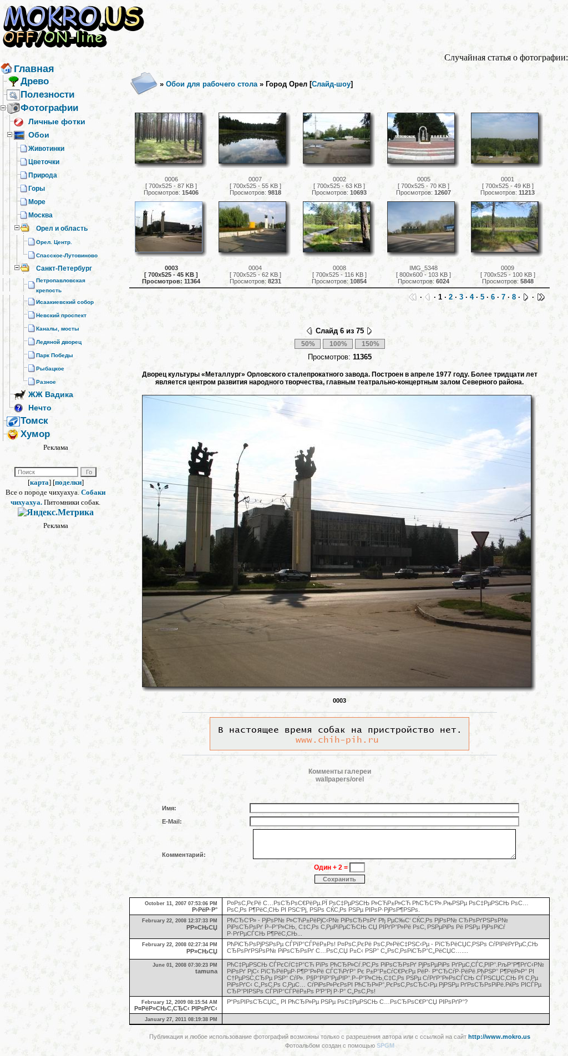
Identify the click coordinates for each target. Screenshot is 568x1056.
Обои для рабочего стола (211, 84)
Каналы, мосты (57, 329)
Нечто (40, 407)
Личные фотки (56, 121)
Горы (36, 188)
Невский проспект (61, 315)
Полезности (47, 94)
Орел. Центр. (54, 242)
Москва (40, 215)
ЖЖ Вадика (50, 394)
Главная (34, 68)
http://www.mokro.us (499, 1036)
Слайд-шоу (331, 84)
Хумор (35, 434)
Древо (35, 81)
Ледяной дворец (59, 342)
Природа (42, 175)
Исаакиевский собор (65, 302)
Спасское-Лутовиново (67, 255)
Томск (34, 420)
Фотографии (49, 108)
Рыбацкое (50, 368)
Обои (38, 134)
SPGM (385, 1045)
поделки (68, 482)
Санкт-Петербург (64, 268)
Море (36, 202)
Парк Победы (54, 355)
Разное (46, 382)
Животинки (46, 149)
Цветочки (43, 162)
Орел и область (62, 228)
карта (39, 482)
